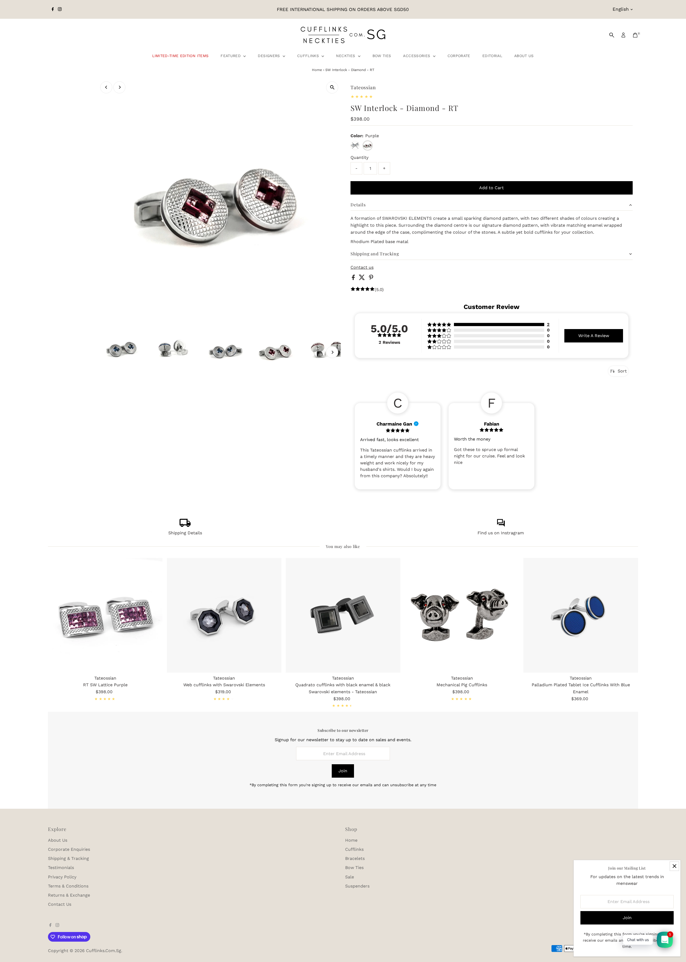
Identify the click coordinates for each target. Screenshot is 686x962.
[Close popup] (674, 866)
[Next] (119, 87)
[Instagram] (60, 9)
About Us (524, 56)
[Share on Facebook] (354, 278)
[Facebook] (52, 9)
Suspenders (357, 886)
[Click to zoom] (332, 87)
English (621, 9)
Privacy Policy (62, 876)
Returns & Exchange (69, 895)
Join (342, 770)
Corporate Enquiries (69, 849)
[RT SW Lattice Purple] (105, 615)
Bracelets (355, 858)
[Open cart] (635, 35)
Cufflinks (308, 56)
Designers (269, 56)
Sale (349, 876)
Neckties (346, 56)
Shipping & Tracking (68, 858)
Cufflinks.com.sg (103, 950)
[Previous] (106, 87)
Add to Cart (491, 187)
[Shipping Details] (185, 525)
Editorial (492, 56)
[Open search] (611, 35)
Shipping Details (185, 532)
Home (317, 70)
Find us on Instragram (501, 532)
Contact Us (59, 904)
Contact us (362, 267)
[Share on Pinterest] (371, 278)
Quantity (359, 157)
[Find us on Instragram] (501, 525)
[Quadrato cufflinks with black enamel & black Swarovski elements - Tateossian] (343, 615)
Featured (231, 56)
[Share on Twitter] (362, 278)
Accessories (417, 56)
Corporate (459, 56)
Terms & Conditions (68, 886)
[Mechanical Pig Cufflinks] (462, 615)
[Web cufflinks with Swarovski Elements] (224, 615)
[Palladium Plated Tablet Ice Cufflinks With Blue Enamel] (580, 615)
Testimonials (61, 867)
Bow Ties (381, 56)
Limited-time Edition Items (180, 56)
